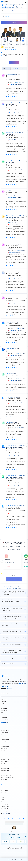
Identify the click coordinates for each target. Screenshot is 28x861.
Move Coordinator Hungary (12, 272)
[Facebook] (2, 686)
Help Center (3, 701)
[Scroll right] (26, 561)
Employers (4, 754)
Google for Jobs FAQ (5, 806)
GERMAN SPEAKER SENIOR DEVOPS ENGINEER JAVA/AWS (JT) (15, 506)
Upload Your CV (23, 42)
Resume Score (4, 735)
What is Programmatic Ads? (7, 811)
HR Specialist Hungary (11, 373)
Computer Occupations (12, 194)
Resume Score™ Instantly (17, 44)
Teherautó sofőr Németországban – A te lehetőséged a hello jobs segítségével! (15, 216)
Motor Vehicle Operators (13, 137)
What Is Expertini (4, 790)
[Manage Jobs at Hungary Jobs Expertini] (21, 859)
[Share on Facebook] (6, 49)
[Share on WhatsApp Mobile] (15, 49)
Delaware (10, 192)
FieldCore (10, 323)
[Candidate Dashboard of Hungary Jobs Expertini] (8, 859)
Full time (11, 111)
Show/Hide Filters (14, 62)
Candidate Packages (5, 730)
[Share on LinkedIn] (9, 49)
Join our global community (4, 44)
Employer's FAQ (4, 804)
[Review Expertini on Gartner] (5, 841)
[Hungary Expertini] (6, 2)
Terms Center (4, 708)
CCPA (2, 712)
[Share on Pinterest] (11, 49)
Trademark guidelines (21, 847)
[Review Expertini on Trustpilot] (20, 841)
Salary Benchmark (5, 746)
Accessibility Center (5, 706)
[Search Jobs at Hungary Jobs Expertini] (10, 859)
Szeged (17, 423)
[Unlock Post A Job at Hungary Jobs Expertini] (19, 859)
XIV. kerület (17, 323)
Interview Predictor (5, 741)
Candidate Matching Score (6, 775)
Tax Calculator (4, 748)
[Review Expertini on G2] (13, 841)
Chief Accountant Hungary (12, 348)
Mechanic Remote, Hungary (12, 322)
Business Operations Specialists (14, 275)
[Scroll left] (2, 561)
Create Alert (6, 68)
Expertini (3, 785)
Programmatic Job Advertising (7, 777)
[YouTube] (7, 686)
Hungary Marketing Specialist (13, 397)
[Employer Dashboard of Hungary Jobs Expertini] (15, 859)
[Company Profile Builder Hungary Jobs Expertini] (17, 859)
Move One (10, 273)
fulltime (10, 82)
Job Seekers (4, 722)
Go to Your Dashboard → (14, 579)
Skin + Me (10, 245)
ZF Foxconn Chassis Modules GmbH (15, 76)
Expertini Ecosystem (5, 792)
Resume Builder (4, 732)
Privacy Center (4, 710)
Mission (2, 797)
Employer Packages (5, 761)
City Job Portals (4, 719)
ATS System (3, 766)
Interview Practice (5, 739)
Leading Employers (10, 42)
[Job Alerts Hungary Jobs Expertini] (13, 859)
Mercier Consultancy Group (13, 105)
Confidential (10, 135)
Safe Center (3, 703)
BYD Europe (10, 350)
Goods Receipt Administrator (13, 74)
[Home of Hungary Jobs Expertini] (6, 859)
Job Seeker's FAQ (4, 750)
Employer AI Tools (5, 759)
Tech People (10, 508)
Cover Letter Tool (4, 737)
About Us (3, 795)
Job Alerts (3, 744)
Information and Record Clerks (14, 109)
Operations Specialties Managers (14, 351)
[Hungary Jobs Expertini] (14, 676)
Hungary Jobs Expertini (7, 680)
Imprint (2, 799)
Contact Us (3, 801)
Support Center (4, 699)
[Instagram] (5, 686)
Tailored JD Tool (4, 773)
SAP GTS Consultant (11, 191)
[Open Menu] (25, 2)
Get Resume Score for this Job (15, 84)
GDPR (2, 715)
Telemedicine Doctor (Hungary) (13, 244)
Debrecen (10, 77)
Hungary (9, 107)
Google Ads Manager (5, 779)
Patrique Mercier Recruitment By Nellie (16, 448)
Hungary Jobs (12, 831)
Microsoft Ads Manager (6, 782)
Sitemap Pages (4, 717)
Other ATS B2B (4, 808)
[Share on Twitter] (7, 49)
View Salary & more (20, 82)
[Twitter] (4, 686)
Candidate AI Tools (5, 728)
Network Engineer (10, 297)
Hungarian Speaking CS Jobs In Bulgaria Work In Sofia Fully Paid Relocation (15, 446)
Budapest (17, 135)
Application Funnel (5, 770)
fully (23, 137)
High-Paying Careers (11, 44)
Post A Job (3, 763)
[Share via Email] (13, 49)
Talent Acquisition (5, 768)
